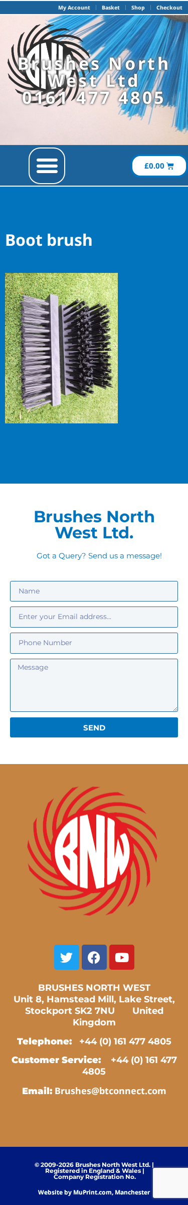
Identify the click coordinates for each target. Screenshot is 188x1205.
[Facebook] (94, 957)
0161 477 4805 (94, 97)
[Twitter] (66, 957)
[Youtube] (121, 957)
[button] (47, 165)
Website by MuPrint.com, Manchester (94, 1192)
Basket (111, 7)
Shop (138, 7)
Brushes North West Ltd (94, 72)
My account (74, 7)
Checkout (169, 7)
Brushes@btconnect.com (110, 1091)
